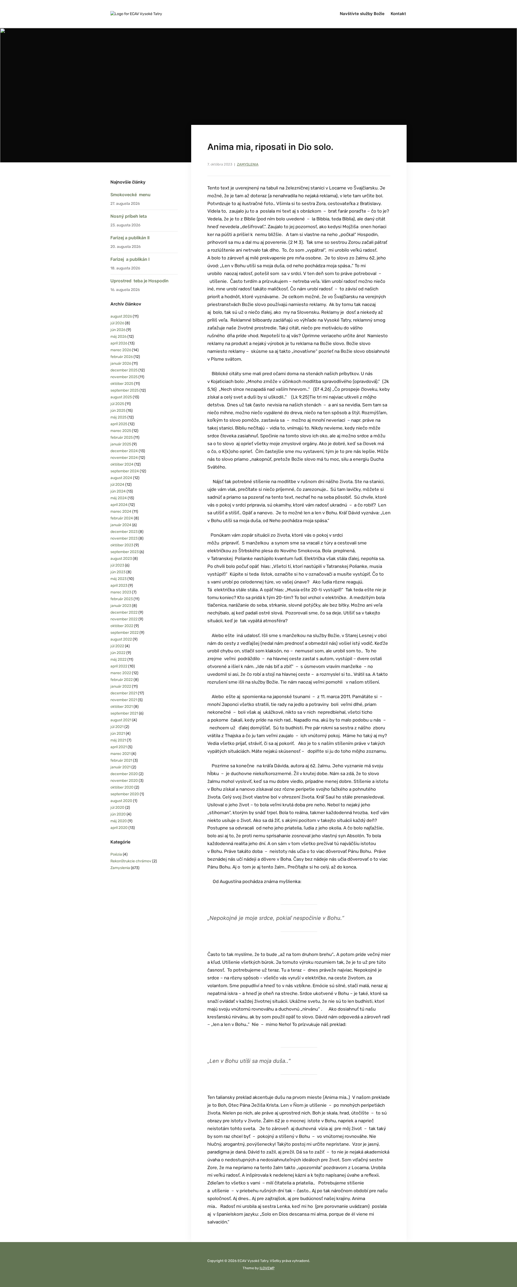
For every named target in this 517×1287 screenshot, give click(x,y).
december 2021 (123, 693)
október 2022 (121, 626)
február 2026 (121, 356)
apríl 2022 (118, 666)
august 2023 (121, 558)
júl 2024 (117, 484)
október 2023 (121, 545)
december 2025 (124, 370)
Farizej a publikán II (129, 237)
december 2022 (124, 612)
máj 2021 (118, 740)
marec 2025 (120, 430)
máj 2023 (118, 578)
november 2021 (123, 700)
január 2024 (120, 525)
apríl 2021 (118, 747)
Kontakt (398, 13)
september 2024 (124, 471)
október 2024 (122, 464)
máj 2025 (118, 417)
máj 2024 (118, 498)
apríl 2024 (119, 504)
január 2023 (120, 605)
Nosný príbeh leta (128, 216)
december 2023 (124, 531)
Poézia (116, 854)
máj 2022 (118, 659)
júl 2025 (117, 404)
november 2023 (124, 538)
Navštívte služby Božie (362, 13)
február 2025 (121, 437)
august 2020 (121, 801)
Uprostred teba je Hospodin (139, 280)
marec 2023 (120, 592)
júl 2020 (117, 807)
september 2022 (124, 632)
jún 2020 (118, 814)
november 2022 (124, 619)
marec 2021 (120, 753)
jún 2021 (117, 733)
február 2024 (121, 518)
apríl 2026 (118, 343)
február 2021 (121, 760)
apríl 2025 (118, 424)
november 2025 (124, 377)
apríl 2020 (119, 827)
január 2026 (120, 363)
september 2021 (124, 713)
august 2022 (121, 639)
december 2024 (124, 451)
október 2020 (122, 787)
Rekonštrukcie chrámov (130, 861)
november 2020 (124, 780)
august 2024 (121, 478)
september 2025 (124, 390)
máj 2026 (118, 336)
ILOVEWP (267, 1268)
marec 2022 (120, 673)
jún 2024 (118, 491)
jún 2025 (117, 410)
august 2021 (120, 720)
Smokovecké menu (130, 194)
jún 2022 (117, 652)
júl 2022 (117, 646)
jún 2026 (117, 330)
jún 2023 (117, 572)
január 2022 (120, 686)
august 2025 (121, 397)
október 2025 (121, 383)
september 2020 (124, 794)
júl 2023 (117, 565)
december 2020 (124, 774)
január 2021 (120, 767)
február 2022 (121, 679)
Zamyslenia (247, 164)
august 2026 (121, 316)
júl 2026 (117, 323)
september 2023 (124, 552)
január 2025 (120, 444)
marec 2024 (120, 511)
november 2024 (124, 457)
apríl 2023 (118, 585)
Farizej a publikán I (129, 259)
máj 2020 (118, 821)
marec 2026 (120, 350)
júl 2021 (117, 727)
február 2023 (121, 599)
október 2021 (121, 706)
